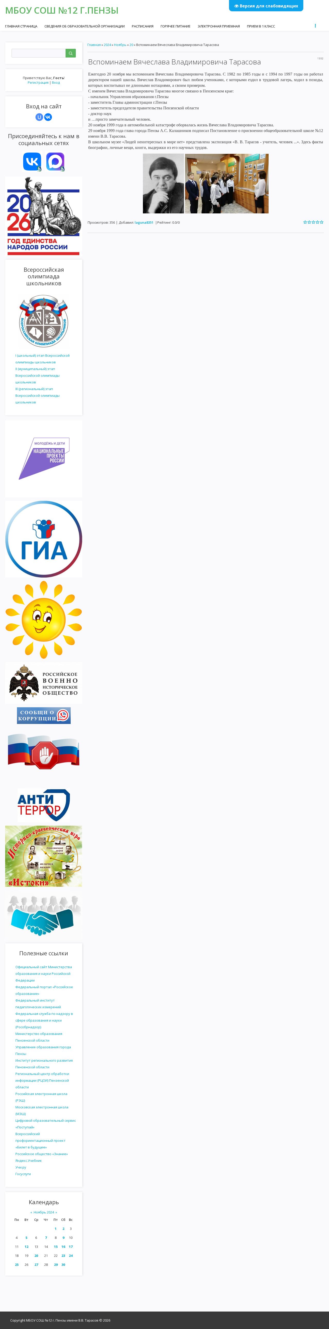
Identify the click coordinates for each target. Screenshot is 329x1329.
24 (70, 1255)
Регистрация (38, 82)
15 (56, 1246)
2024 (107, 44)
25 (17, 1264)
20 (36, 1255)
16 (63, 1246)
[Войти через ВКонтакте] (48, 117)
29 (56, 1264)
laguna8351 (144, 222)
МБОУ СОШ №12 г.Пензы (61, 10)
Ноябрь (120, 44)
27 (36, 1264)
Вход (56, 82)
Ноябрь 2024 (44, 1212)
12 (26, 1246)
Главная (94, 44)
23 (63, 1255)
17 (70, 1246)
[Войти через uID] (39, 117)
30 (63, 1264)
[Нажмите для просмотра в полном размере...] (163, 183)
